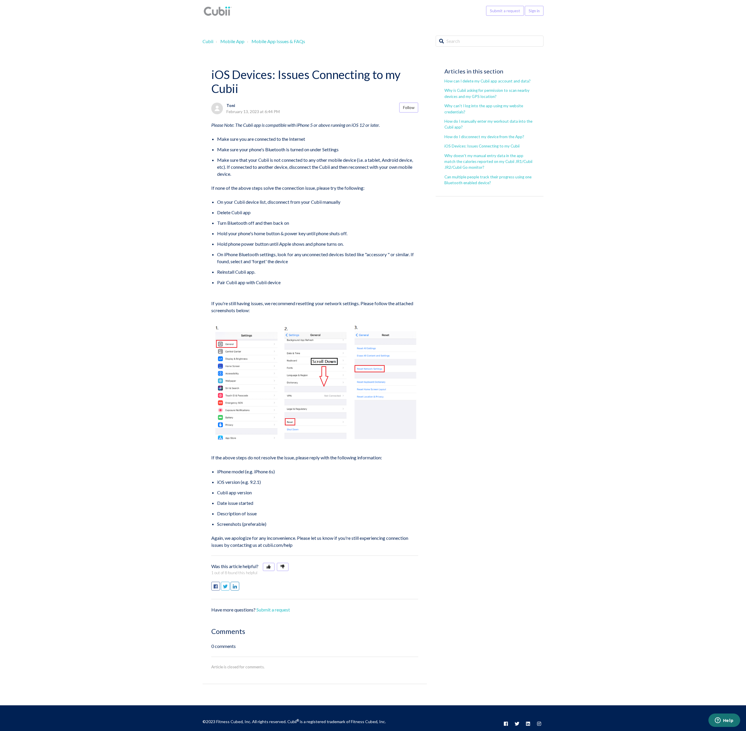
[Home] (218, 10)
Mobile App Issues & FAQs (278, 41)
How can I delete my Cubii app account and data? (487, 81)
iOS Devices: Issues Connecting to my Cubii (482, 146)
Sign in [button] (534, 10)
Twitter (229, 586)
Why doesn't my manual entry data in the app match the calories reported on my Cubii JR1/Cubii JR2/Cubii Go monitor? (488, 161)
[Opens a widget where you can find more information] (724, 721)
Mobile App (232, 41)
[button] (269, 567)
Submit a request (505, 10)
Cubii (208, 41)
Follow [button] (408, 107)
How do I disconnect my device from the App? (484, 136)
